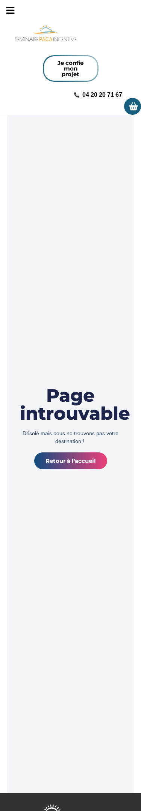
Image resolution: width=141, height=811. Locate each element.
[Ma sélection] (132, 106)
